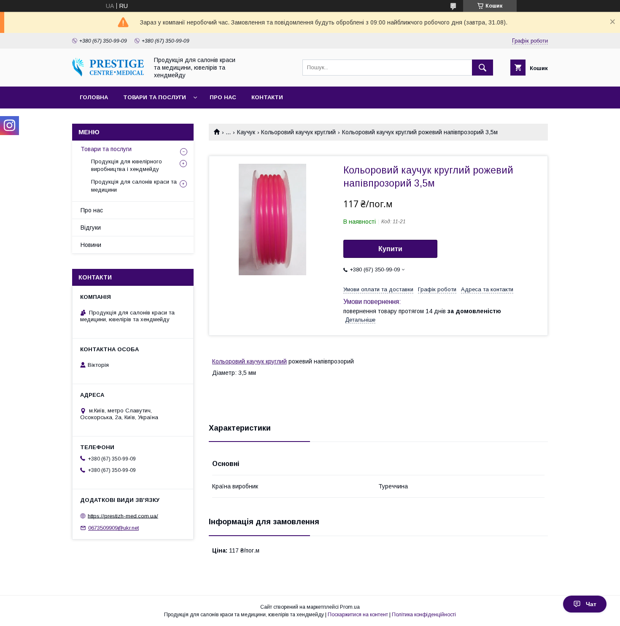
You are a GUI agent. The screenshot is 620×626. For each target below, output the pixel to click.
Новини (91, 244)
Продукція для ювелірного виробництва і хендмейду (126, 165)
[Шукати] (482, 68)
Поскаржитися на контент (358, 615)
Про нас (223, 97)
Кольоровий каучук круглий (298, 132)
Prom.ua (350, 607)
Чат (591, 604)
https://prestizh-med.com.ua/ (123, 515)
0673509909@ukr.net (113, 528)
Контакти (267, 97)
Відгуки (91, 227)
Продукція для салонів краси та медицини (134, 185)
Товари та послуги (154, 97)
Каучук (246, 132)
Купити (390, 248)
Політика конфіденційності (424, 615)
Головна (94, 97)
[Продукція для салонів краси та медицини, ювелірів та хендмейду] (108, 74)
